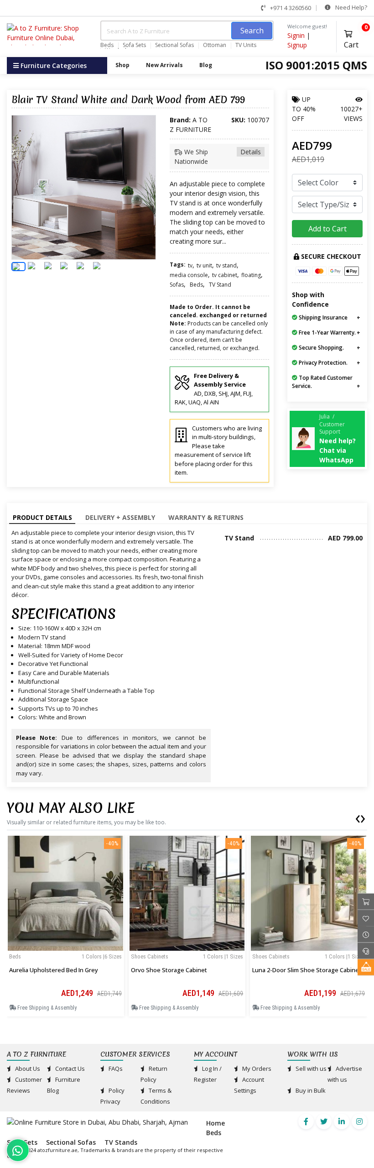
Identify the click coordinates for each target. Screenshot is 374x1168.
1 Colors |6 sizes (102, 956)
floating (251, 275)
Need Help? (350, 7)
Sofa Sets (134, 45)
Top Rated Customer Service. (322, 382)
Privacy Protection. (322, 363)
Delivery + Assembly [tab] (120, 517)
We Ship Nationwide (217, 156)
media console (189, 275)
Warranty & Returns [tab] (206, 517)
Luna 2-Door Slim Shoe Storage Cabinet (306, 970)
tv (190, 265)
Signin (296, 35)
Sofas (177, 284)
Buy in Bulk (310, 1090)
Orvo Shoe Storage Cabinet (169, 970)
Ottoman (214, 45)
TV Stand (220, 284)
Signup (297, 45)
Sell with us (310, 1068)
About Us (27, 1068)
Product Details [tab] (42, 517)
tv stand (226, 265)
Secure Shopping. (320, 347)
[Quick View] (65, 944)
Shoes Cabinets (149, 956)
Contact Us (69, 1068)
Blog (205, 65)
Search (252, 31)
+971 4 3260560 (290, 8)
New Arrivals (164, 65)
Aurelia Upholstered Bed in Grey (53, 970)
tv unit (204, 265)
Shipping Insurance (322, 317)
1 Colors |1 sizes (223, 956)
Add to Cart (327, 229)
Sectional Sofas (174, 45)
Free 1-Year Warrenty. (326, 332)
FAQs (115, 1068)
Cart (355, 38)
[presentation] (357, 817)
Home (215, 1123)
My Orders (256, 1068)
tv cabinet (224, 275)
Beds (107, 45)
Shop (122, 65)
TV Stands (120, 1142)
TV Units (245, 45)
